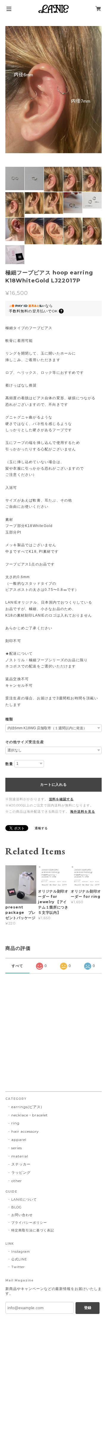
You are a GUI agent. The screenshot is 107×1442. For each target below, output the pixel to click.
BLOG (16, 1207)
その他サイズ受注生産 (24, 742)
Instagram (20, 1251)
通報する (41, 828)
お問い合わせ (22, 1215)
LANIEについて (24, 1199)
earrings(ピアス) (26, 1107)
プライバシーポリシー (29, 1222)
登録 (87, 1308)
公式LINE (19, 1259)
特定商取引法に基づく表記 (32, 1230)
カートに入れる (53, 785)
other (16, 1181)
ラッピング (21, 1172)
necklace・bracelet (29, 1115)
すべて (17, 966)
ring (15, 1123)
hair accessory (25, 1131)
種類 (9, 719)
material (19, 1156)
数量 (9, 764)
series (16, 1148)
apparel (18, 1139)
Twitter (18, 1267)
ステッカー (21, 1164)
